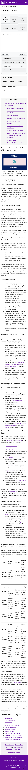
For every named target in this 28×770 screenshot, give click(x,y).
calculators (18, 440)
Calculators (9, 745)
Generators (17, 747)
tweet (6, 514)
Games (9, 747)
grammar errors (17, 400)
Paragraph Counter (10, 366)
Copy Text (5, 54)
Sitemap (18, 763)
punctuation (17, 682)
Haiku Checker (13, 491)
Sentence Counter (15, 364)
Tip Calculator (10, 465)
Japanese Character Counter (13, 737)
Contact (17, 758)
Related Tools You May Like (15, 143)
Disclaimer (21, 760)
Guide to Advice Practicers (15, 131)
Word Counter (10, 450)
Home (3, 6)
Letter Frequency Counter (12, 726)
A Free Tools (11, 2)
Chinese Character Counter (13, 739)
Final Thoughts (11, 140)
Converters (19, 745)
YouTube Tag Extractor (12, 457)
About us (10, 758)
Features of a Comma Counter (16, 118)
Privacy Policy (11, 763)
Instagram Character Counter (13, 735)
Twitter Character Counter (13, 733)
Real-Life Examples (12, 116)
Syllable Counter (9, 731)
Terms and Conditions (10, 760)
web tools (9, 440)
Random (9, 750)
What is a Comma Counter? (15, 108)
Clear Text (23, 54)
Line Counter (8, 722)
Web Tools (17, 750)
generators (10, 471)
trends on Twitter (21, 480)
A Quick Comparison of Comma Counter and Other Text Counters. (16, 135)
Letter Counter (17, 423)
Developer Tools (14, 752)
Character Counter (10, 720)
